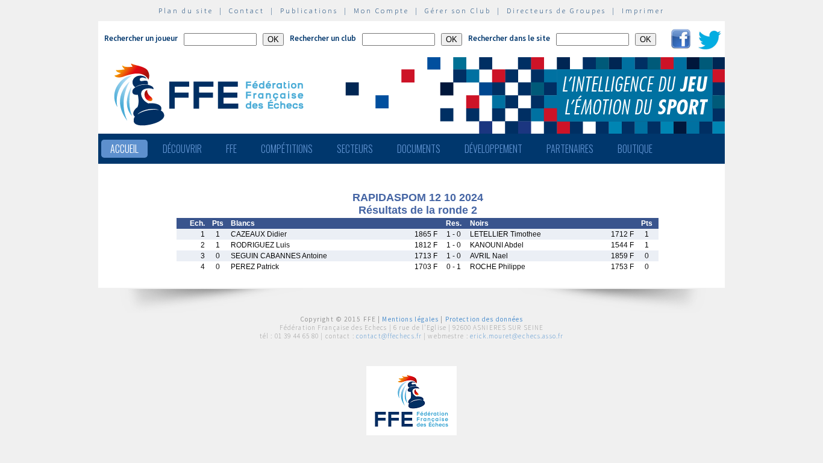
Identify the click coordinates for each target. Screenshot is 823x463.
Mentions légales (410, 319)
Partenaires (569, 148)
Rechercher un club (323, 38)
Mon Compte (381, 10)
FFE (231, 148)
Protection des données (484, 319)
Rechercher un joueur (141, 38)
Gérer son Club (458, 10)
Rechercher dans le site (509, 38)
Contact (246, 10)
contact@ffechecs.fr (389, 336)
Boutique (635, 148)
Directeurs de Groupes (556, 10)
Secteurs (355, 148)
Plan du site (185, 10)
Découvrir (182, 148)
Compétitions (287, 148)
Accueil (124, 148)
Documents (418, 148)
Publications (309, 10)
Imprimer (643, 10)
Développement (493, 148)
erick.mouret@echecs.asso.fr (516, 336)
